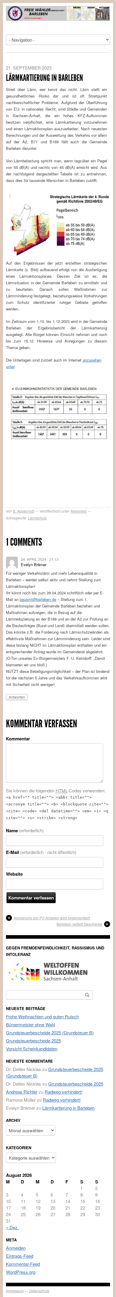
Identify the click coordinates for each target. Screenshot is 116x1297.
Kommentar (18, 738)
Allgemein (78, 511)
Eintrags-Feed (19, 1256)
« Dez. (12, 1227)
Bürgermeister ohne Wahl (30, 1024)
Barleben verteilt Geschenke (79, 924)
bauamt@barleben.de (38, 599)
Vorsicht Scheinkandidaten (31, 1048)
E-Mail (41, 852)
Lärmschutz (37, 517)
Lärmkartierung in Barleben (68, 1108)
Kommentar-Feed (23, 1264)
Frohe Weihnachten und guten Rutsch (42, 1016)
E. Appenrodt (23, 511)
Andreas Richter (21, 1092)
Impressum (15, 1290)
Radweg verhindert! (63, 1092)
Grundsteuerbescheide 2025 (33, 1040)
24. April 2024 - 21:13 (40, 559)
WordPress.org (20, 1272)
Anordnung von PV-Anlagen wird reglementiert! (52, 917)
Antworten (17, 696)
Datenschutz (39, 1290)
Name (25, 830)
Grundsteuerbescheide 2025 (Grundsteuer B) (50, 1032)
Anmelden (16, 1248)
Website (14, 874)
